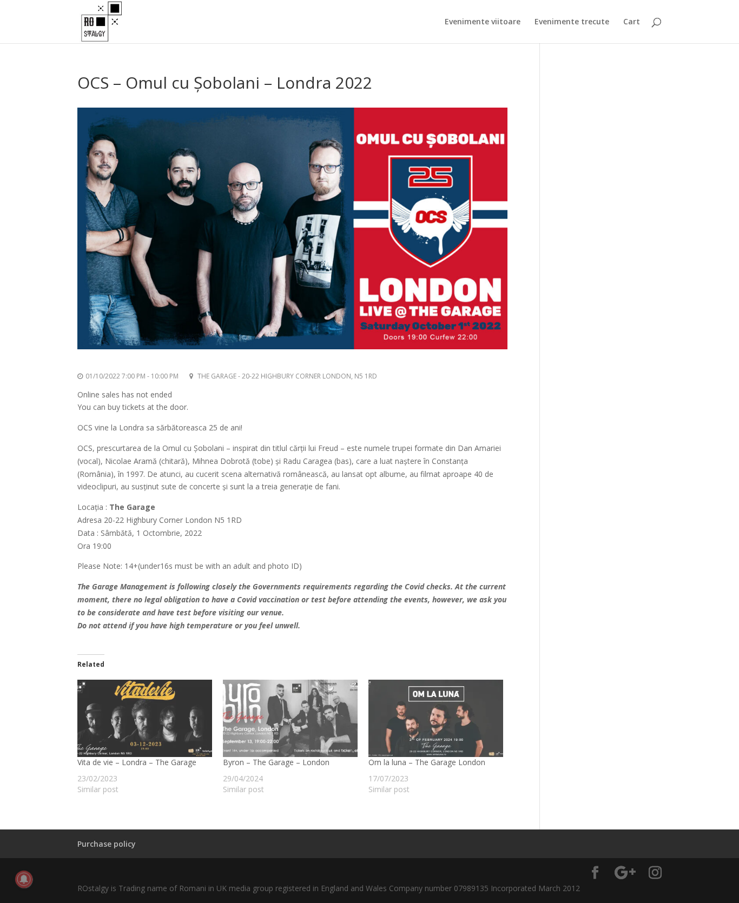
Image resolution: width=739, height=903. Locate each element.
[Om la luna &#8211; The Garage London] (435, 718)
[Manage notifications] (23, 879)
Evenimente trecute (572, 22)
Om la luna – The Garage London (426, 762)
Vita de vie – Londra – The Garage (136, 762)
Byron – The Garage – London (276, 762)
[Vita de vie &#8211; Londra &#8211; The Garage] (144, 718)
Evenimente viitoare (482, 22)
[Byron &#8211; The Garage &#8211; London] (290, 718)
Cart (631, 22)
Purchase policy (106, 844)
